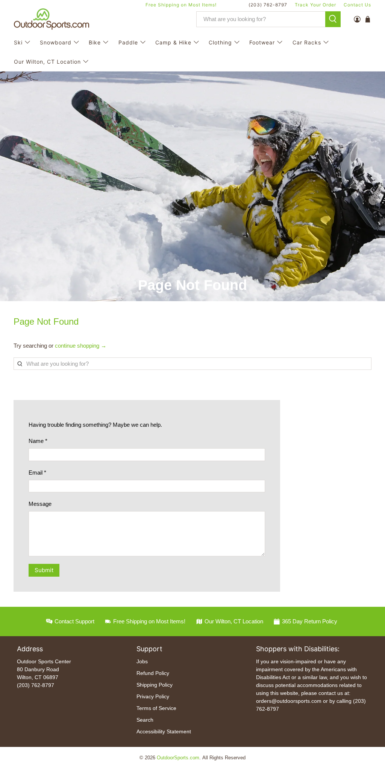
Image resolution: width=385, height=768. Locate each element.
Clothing (220, 42)
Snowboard (55, 42)
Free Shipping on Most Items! (181, 5)
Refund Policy (152, 673)
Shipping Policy (154, 685)
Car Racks (307, 42)
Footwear (262, 42)
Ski (18, 42)
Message (40, 504)
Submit (44, 570)
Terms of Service (156, 708)
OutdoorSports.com (178, 757)
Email (37, 472)
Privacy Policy (152, 696)
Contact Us (357, 5)
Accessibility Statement (163, 731)
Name (38, 441)
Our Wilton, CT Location (47, 61)
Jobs (142, 661)
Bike (95, 42)
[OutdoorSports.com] (51, 19)
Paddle (128, 42)
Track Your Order (315, 5)
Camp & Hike (173, 42)
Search (144, 720)
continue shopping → (80, 345)
